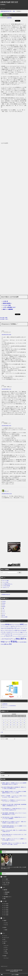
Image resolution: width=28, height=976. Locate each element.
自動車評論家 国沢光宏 (9, 2)
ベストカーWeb (5, 582)
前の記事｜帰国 (3, 317)
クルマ (3, 887)
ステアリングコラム (14, 632)
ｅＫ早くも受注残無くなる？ (9, 307)
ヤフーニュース (15, 636)
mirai (7, 624)
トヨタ (6, 949)
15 (20, 722)
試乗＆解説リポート (7, 896)
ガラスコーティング (22, 626)
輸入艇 (5, 955)
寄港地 (14, 641)
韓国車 (6, 894)
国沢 (22, 639)
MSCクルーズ (12, 624)
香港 (10, 644)
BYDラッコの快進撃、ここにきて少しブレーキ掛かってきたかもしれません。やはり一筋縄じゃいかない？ (14, 796)
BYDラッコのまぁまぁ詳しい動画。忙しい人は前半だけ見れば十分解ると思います (14, 831)
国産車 (5, 920)
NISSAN (3, 603)
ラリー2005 (6, 914)
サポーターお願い (5, 580)
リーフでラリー (7, 880)
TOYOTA (4, 601)
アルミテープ (16, 626)
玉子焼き (2, 644)
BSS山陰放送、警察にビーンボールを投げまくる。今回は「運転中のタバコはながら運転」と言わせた (14, 844)
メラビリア (8, 636)
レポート (5, 941)
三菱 (3, 608)
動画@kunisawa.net (6, 594)
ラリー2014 (6, 903)
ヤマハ (6, 947)
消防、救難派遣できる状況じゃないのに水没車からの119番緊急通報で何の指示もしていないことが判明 (14, 792)
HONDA (3, 624)
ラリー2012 (6, 907)
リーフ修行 (6, 879)
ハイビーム (14, 634)
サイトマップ (4, 966)
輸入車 (3, 615)
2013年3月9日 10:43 (6, 425)
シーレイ (6, 958)
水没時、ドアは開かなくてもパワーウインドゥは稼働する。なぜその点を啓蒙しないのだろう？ (14, 839)
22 (20, 724)
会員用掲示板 (4, 703)
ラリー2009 (6, 911)
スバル (3, 610)
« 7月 (2, 732)
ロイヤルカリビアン (8, 639)
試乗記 (7, 644)
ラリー (20, 636)
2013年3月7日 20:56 (6, 334)
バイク (3, 918)
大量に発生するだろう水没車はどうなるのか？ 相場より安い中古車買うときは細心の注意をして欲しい (14, 822)
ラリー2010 (6, 913)
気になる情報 (4, 616)
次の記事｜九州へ (4, 319)
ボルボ (20, 634)
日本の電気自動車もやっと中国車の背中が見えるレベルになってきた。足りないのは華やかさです (14, 809)
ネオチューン (4, 707)
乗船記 (18, 639)
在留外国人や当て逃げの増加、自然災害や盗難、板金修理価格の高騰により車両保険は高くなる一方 (14, 805)
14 (17, 722)
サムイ (2, 630)
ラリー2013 (6, 905)
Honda (3, 604)
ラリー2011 (6, 909)
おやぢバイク (6, 884)
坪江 (5, 491)
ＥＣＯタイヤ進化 (7, 305)
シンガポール (16, 630)
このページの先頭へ (15, 974)
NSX (17, 624)
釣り (4, 939)
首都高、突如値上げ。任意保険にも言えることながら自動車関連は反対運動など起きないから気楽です (14, 783)
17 (3, 724)
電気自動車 (7, 892)
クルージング (6, 937)
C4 (1, 624)
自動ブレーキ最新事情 (8, 309)
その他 (6, 953)
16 (24, 722)
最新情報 (9, 17)
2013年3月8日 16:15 (6, 389)
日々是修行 (4, 876)
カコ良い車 (5, 301)
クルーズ (3, 628)
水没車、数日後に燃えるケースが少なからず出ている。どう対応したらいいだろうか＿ (14, 835)
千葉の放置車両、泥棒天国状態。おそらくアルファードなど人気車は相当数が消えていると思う (14, 814)
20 (14, 724)
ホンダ (17, 634)
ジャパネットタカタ (5, 632)
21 (17, 724)
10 (3, 722)
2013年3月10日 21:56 (7, 493)
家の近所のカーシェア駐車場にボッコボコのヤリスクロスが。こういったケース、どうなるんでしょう (14, 801)
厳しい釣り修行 (7, 882)
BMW (6, 929)
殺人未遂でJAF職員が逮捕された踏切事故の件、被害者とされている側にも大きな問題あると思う (14, 788)
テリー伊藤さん (20, 632)
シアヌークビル (8, 630)
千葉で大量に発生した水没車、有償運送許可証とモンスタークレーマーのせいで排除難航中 (14, 818)
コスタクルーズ (11, 628)
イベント (5, 935)
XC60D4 (25, 624)
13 (14, 722)
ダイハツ (4, 613)
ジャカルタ (23, 630)
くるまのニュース (5, 587)
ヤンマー (6, 945)
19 (10, 724)
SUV (19, 624)
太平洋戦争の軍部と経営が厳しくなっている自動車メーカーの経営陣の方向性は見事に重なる (14, 826)
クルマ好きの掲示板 (6, 585)
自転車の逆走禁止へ (7, 303)
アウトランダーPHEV (4, 626)
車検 (4, 898)
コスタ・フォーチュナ (21, 628)
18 (7, 724)
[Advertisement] (14, 128)
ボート (3, 933)
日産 (6, 951)
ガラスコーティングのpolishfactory (9, 705)
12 (10, 722)
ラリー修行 (4, 901)
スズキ (3, 611)
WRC (22, 624)
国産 (4, 943)
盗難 (5, 644)
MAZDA (3, 606)
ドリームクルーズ (7, 634)
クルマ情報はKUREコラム (7, 584)
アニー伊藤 (10, 626)
